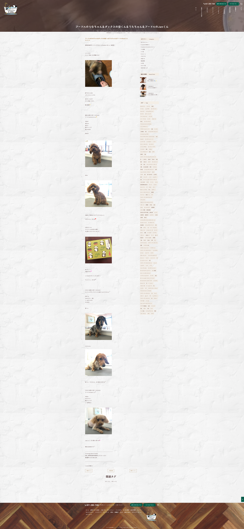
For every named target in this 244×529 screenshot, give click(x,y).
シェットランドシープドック (152, 164)
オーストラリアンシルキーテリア (146, 280)
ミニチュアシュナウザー (144, 134)
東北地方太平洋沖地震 (144, 212)
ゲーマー (152, 182)
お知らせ (145, 161)
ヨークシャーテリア (151, 146)
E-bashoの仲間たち (89, 465)
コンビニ (155, 184)
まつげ (153, 172)
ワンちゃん (155, 166)
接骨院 (141, 154)
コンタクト (152, 214)
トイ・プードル (143, 118)
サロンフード (142, 230)
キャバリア (142, 111)
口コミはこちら (233, 3)
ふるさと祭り (142, 182)
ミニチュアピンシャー (150, 111)
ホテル (141, 207)
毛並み (148, 240)
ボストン (155, 298)
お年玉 (151, 204)
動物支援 (151, 212)
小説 (141, 164)
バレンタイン (151, 144)
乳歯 (149, 151)
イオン (148, 313)
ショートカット (143, 313)
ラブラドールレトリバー (144, 247)
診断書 (154, 237)
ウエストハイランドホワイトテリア (146, 202)
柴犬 (141, 177)
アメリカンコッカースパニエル (145, 124)
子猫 (141, 240)
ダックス (142, 113)
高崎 (149, 305)
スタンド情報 (142, 209)
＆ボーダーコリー (143, 255)
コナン (154, 187)
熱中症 (141, 169)
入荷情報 (142, 131)
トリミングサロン (143, 146)
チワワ (152, 313)
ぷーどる (147, 300)
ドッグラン (155, 232)
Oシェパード (142, 283)
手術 (149, 260)
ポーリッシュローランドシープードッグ (147, 278)
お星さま (143, 58)
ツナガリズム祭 (146, 245)
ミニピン (142, 288)
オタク (148, 182)
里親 (141, 245)
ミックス (155, 129)
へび (148, 227)
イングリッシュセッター (144, 275)
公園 (156, 159)
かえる (150, 187)
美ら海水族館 (146, 166)
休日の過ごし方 (144, 68)
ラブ (146, 288)
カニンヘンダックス (143, 144)
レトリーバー (152, 257)
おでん (145, 227)
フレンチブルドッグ (143, 151)
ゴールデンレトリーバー (149, 139)
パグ (152, 194)
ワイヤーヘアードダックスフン (145, 250)
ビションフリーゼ (150, 230)
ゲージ (152, 235)
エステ (149, 161)
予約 (148, 308)
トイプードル (142, 141)
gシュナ (146, 295)
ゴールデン (155, 280)
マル (152, 293)
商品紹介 (142, 237)
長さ (145, 174)
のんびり (142, 139)
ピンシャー (142, 257)
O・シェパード (149, 285)
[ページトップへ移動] (158, 505)
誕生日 (149, 159)
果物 (141, 227)
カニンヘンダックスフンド (145, 192)
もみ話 (142, 63)
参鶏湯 (141, 217)
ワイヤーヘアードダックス (152, 242)
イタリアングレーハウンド (152, 288)
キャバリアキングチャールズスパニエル (147, 136)
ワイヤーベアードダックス (145, 298)
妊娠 (152, 129)
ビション (142, 252)
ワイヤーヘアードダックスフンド (146, 197)
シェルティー (155, 177)
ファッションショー (143, 116)
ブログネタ (143, 56)
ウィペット (142, 194)
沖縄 (141, 166)
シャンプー (145, 177)
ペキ (150, 295)
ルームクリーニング (143, 260)
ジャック (155, 262)
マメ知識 (143, 49)
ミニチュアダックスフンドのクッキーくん (147, 220)
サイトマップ (89, 514)
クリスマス (142, 149)
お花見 (156, 214)
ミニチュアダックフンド (149, 225)
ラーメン (150, 184)
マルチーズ (154, 118)
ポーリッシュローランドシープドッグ (150, 179)
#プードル (107, 481)
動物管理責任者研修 (143, 184)
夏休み (145, 217)
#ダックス (114, 481)
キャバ (155, 293)
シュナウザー (147, 108)
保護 (145, 232)
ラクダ (141, 174)
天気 (156, 225)
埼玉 (146, 131)
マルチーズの (142, 285)
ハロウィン (153, 189)
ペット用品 (142, 310)
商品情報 (143, 61)
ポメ (155, 240)
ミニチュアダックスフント (149, 169)
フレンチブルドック (143, 126)
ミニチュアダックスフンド (152, 131)
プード (151, 265)
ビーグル (150, 116)
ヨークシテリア (147, 207)
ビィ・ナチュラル (153, 227)
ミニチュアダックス (149, 310)
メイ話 (142, 51)
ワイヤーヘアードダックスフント (146, 262)
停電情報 (152, 207)
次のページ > (133, 470)
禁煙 (150, 166)
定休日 (153, 159)
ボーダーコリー (154, 108)
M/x (152, 298)
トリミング (153, 305)
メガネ (153, 151)
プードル (142, 108)
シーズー (154, 141)
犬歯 (145, 154)
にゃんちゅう (149, 141)
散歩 (141, 161)
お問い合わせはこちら (221, 3)
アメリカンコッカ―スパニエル (145, 290)
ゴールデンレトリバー (152, 268)
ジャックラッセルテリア (152, 255)
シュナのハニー (155, 295)
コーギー (149, 118)
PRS (149, 189)
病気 (146, 149)
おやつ (141, 232)
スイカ (156, 182)
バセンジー (142, 235)
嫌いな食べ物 (149, 174)
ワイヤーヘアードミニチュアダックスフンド (148, 156)
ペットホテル (155, 250)
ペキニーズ (142, 204)
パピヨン (150, 149)
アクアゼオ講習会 (143, 305)
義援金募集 (148, 209)
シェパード (147, 252)
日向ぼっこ (148, 235)
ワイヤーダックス (143, 242)
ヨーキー (155, 230)
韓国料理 (146, 214)
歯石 (156, 275)
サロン (145, 308)
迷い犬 (156, 235)
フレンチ (148, 106)
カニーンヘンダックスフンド (145, 273)
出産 (154, 204)
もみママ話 (143, 65)
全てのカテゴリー (145, 42)
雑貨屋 (152, 192)
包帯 (156, 169)
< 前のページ (88, 470)
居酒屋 (147, 204)
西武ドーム (148, 194)
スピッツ (142, 295)
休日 (156, 136)
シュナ (147, 265)
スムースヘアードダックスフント (146, 303)
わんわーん (143, 54)
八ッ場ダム (145, 159)
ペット (151, 308)
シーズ (150, 177)
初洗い (141, 121)
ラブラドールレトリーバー (145, 129)
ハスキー (152, 252)
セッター (147, 257)
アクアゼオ (142, 300)
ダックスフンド (154, 161)
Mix (154, 285)
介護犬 (152, 106)
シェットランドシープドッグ (145, 172)
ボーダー (152, 275)
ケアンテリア (142, 199)
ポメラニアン (142, 106)
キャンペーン (142, 187)
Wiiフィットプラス (143, 189)
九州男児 (155, 174)
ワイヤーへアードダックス (145, 293)
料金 (141, 308)
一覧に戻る (111, 470)
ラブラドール (152, 247)
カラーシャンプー (148, 113)
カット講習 (154, 270)
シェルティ (142, 265)
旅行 (141, 179)
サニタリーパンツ (143, 222)
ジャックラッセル (143, 268)
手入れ (145, 240)
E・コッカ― (151, 283)
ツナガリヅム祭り (148, 237)
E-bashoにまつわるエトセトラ (147, 47)
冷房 (152, 240)
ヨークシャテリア (147, 121)
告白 (144, 164)
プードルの (149, 232)
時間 (155, 310)
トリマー (155, 212)
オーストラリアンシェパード (145, 270)
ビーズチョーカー (151, 222)
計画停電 (142, 214)
